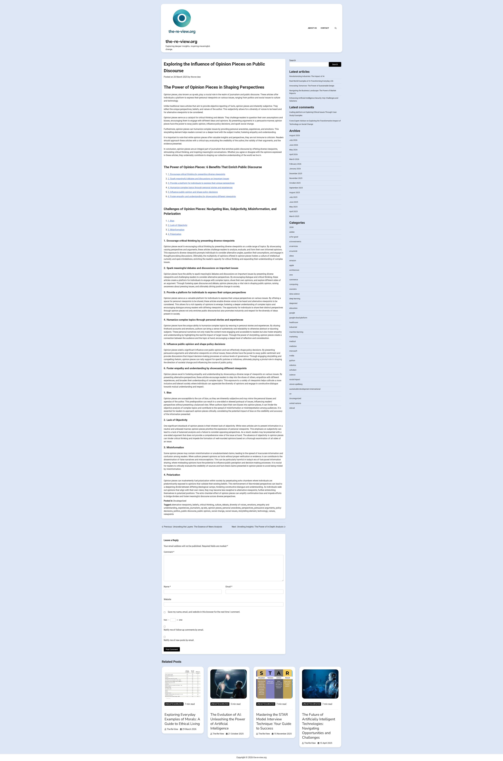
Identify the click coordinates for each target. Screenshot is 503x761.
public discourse (188, 511)
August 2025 (294, 193)
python (292, 360)
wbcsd (292, 408)
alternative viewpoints (181, 504)
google (292, 313)
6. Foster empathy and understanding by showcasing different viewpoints (202, 196)
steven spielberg (295, 384)
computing (293, 284)
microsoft (293, 351)
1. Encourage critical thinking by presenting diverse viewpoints (196, 174)
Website (167, 599)
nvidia (291, 356)
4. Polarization (174, 234)
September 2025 (296, 188)
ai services (293, 246)
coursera (293, 289)
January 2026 (295, 169)
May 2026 (293, 150)
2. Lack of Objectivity (177, 225)
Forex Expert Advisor (297, 121)
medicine (293, 346)
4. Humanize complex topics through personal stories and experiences (200, 187)
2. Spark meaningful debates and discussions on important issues (198, 178)
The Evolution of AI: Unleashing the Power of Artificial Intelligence (227, 721)
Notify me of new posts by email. (179, 640)
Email (229, 586)
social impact (294, 380)
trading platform (296, 112)
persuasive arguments (264, 508)
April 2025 (293, 212)
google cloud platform (298, 318)
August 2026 (294, 136)
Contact (325, 28)
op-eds (204, 508)
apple (291, 265)
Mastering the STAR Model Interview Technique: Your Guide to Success (273, 721)
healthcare (293, 322)
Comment (169, 552)
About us (312, 28)
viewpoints (169, 514)
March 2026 (294, 159)
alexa (291, 256)
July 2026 (293, 140)
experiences (183, 508)
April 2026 (293, 154)
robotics (292, 365)
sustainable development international (304, 389)
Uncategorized (179, 501)
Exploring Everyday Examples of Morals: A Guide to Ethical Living (182, 719)
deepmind (293, 303)
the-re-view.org (181, 41)
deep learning (294, 299)
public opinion (204, 511)
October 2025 (294, 183)
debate (225, 504)
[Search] (336, 28)
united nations (295, 403)
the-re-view (196, 77)
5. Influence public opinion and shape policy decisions (193, 192)
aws (291, 275)
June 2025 (293, 202)
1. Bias (171, 221)
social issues (231, 511)
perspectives (247, 508)
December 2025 (295, 173)
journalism (195, 508)
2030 (291, 227)
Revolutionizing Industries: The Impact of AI (306, 76)
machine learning (296, 332)
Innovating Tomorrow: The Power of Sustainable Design (311, 86)
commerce (293, 280)
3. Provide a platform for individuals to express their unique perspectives (201, 183)
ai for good (293, 237)
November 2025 (295, 178)
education (293, 308)
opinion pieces (215, 508)
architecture (294, 270)
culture (218, 504)
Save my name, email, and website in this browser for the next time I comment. (204, 612)
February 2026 (295, 164)
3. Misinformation (176, 229)
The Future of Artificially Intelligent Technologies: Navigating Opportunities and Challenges (318, 726)
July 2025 (293, 197)
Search (292, 60)
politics (177, 511)
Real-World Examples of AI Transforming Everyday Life (311, 81)
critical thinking (207, 504)
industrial (293, 327)
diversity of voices (238, 504)
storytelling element (247, 511)
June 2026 (293, 145)
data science (294, 294)
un (290, 394)
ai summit (293, 251)
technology (263, 511)
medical (292, 341)
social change (218, 511)
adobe (291, 232)
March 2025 (294, 216)
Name (167, 586)
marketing (293, 337)
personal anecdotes (232, 508)
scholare (292, 370)
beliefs (196, 504)
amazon (292, 261)
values (272, 511)
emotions (251, 504)
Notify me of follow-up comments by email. (184, 630)
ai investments (295, 242)
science (292, 375)
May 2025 (293, 207)
